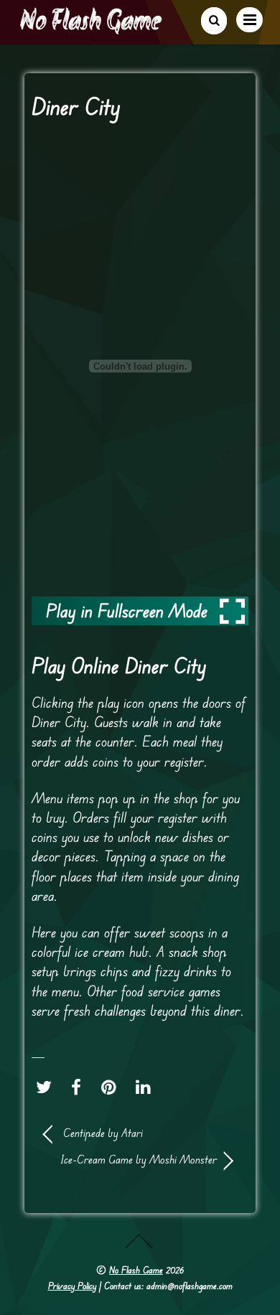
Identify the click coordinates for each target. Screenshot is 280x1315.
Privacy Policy (72, 1285)
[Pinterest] (112, 1087)
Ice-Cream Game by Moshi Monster (130, 1159)
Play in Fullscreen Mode (126, 610)
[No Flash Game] (92, 28)
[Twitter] (47, 1087)
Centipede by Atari (103, 1133)
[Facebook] (79, 1087)
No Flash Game (136, 1270)
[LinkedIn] (147, 1087)
